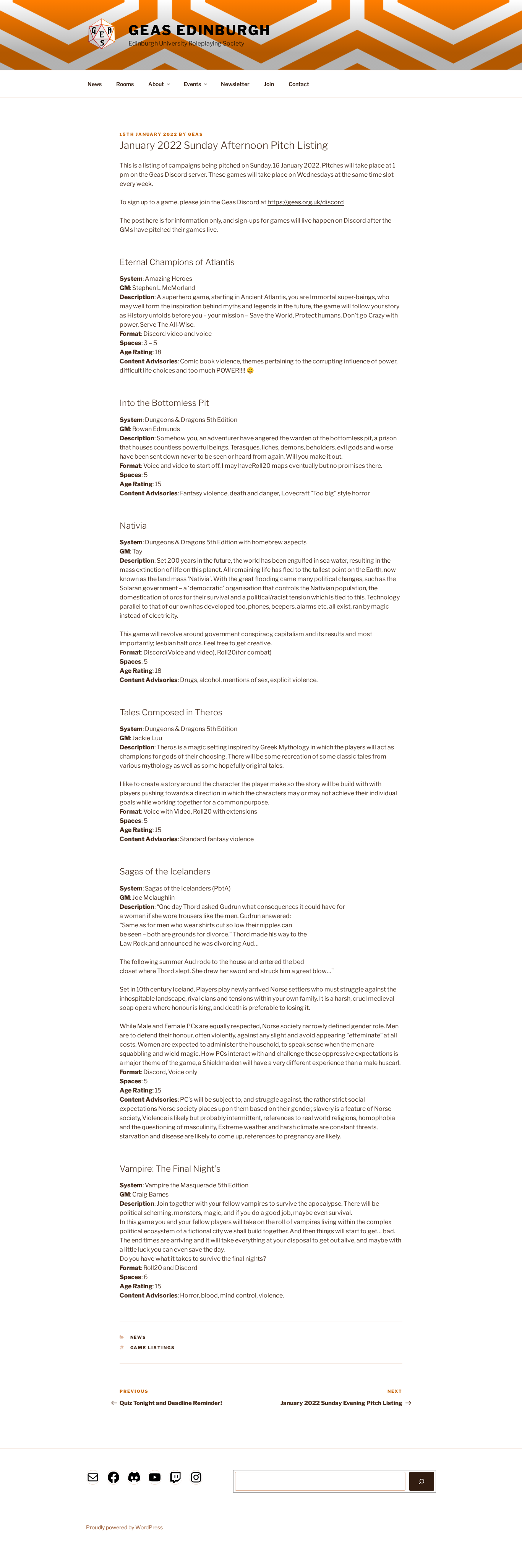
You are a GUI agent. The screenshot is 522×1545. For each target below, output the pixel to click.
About (156, 84)
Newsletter (235, 84)
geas (195, 134)
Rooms (125, 84)
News (95, 84)
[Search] (421, 1481)
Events (192, 84)
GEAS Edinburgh (199, 30)
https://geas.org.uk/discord (305, 202)
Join (269, 84)
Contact (299, 84)
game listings (152, 1347)
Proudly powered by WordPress (124, 1527)
